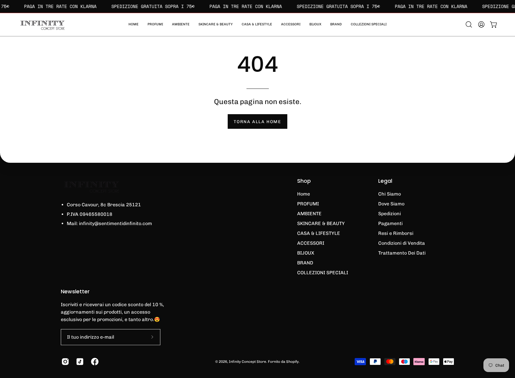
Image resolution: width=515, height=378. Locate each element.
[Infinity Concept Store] (42, 25)
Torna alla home (257, 121)
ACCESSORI (310, 243)
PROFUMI (308, 204)
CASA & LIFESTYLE (318, 233)
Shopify (292, 361)
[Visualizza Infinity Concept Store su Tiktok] (78, 361)
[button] (368, 24)
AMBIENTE (309, 213)
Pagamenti (390, 223)
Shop (304, 181)
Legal (385, 181)
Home (303, 194)
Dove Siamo (391, 204)
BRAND (305, 263)
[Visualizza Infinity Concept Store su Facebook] (93, 361)
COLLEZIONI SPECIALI (322, 272)
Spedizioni (389, 213)
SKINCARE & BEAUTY (321, 223)
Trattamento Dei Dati (402, 253)
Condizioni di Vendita (401, 243)
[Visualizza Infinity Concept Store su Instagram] (64, 361)
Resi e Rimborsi (395, 233)
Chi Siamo (389, 194)
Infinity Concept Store (247, 361)
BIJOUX (305, 253)
